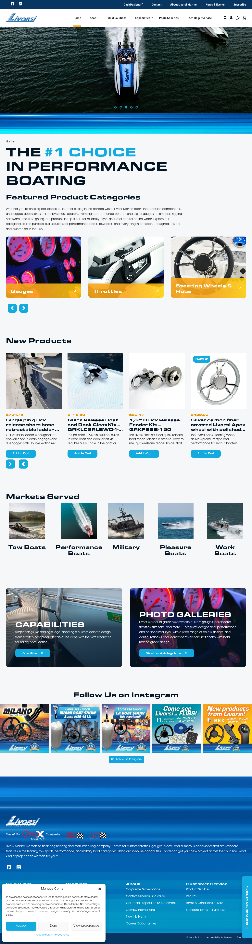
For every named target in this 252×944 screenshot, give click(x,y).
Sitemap (241, 938)
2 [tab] (121, 107)
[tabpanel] (126, 77)
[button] (100, 889)
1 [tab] (115, 107)
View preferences (86, 925)
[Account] (231, 18)
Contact (156, 4)
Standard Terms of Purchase (206, 910)
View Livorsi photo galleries (164, 653)
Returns (191, 896)
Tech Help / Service (199, 18)
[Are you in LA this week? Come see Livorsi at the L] (126, 728)
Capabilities (142, 18)
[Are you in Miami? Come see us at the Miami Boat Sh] (75, 728)
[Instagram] (20, 4)
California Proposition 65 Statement (151, 903)
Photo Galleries (169, 18)
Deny (53, 925)
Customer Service (206, 883)
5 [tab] (136, 107)
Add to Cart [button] (21, 453)
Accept (21, 925)
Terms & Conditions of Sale (204, 903)
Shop (93, 18)
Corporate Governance (143, 889)
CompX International (141, 910)
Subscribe (239, 4)
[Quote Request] (238, 18)
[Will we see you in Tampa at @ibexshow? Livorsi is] (227, 728)
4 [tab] (131, 107)
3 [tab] (126, 107)
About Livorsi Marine (183, 4)
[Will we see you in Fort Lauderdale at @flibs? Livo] (176, 728)
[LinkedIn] (28, 4)
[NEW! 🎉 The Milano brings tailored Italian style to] (24, 728)
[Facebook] (12, 4)
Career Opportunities (141, 923)
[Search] (225, 18)
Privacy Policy (61, 935)
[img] (43, 267)
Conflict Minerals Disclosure (145, 896)
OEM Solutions (117, 18)
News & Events (215, 4)
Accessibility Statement (219, 938)
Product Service (197, 889)
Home (77, 18)
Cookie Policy (44, 935)
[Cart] (244, 18)
